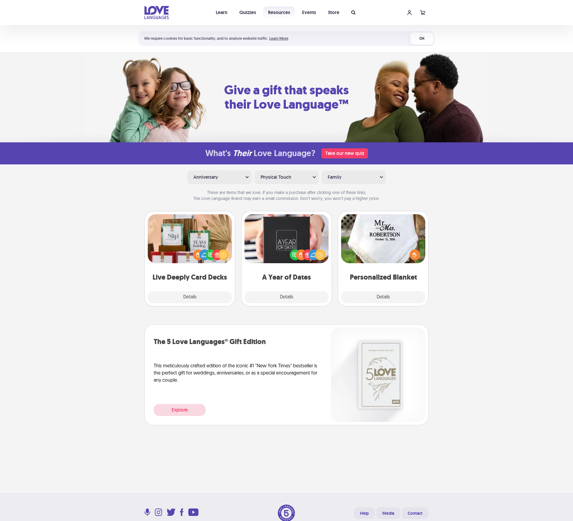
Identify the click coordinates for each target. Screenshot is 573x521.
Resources (279, 12)
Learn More (278, 38)
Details (190, 297)
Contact (415, 513)
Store (333, 12)
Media (388, 513)
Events (309, 12)
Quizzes (247, 12)
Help (364, 513)
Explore (180, 410)
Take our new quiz (344, 153)
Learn (221, 12)
